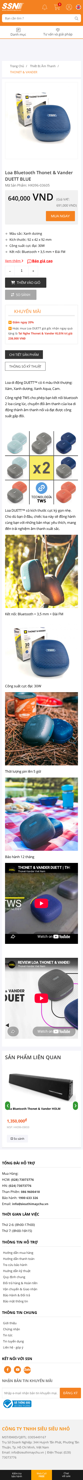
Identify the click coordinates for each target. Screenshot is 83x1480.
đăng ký (70, 1393)
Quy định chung (14, 1277)
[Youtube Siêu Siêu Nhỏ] (17, 1369)
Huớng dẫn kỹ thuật (16, 1271)
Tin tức (7, 1335)
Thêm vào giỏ (28, 282)
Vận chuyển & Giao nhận (20, 1289)
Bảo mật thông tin (15, 1301)
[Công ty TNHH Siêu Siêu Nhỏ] (13, 10)
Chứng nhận (11, 1329)
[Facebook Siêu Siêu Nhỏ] (7, 1369)
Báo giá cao (42, 260)
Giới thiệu (10, 1323)
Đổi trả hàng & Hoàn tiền (20, 1283)
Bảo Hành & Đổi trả (16, 1295)
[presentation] (7, 1105)
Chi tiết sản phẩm (24, 354)
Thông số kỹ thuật (25, 366)
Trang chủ (17, 66)
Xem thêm (13, 261)
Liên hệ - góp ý (13, 1347)
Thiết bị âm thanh (43, 66)
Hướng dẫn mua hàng (18, 1253)
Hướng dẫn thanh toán (18, 1259)
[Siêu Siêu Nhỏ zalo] (27, 1370)
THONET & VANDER (23, 72)
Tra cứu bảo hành (15, 1265)
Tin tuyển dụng (13, 1341)
